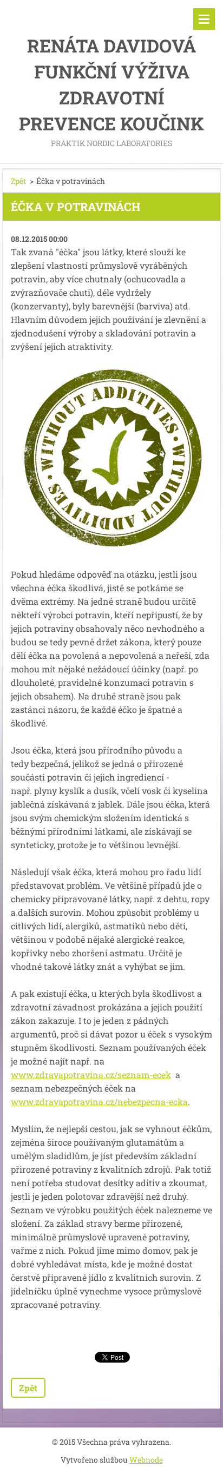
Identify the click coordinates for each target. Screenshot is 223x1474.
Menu (204, 19)
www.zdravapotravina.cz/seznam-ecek (91, 1074)
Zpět (18, 181)
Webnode (146, 1460)
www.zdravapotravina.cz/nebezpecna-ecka (99, 1101)
